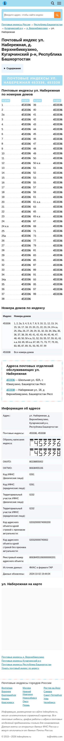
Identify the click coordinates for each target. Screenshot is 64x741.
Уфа (46, 698)
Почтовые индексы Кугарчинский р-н (21, 660)
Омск (25, 701)
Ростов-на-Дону (52, 688)
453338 (10, 389)
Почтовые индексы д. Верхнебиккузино (23, 657)
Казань (5, 698)
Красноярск (8, 702)
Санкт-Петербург (53, 695)
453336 (10, 379)
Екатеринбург (9, 695)
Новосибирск (30, 698)
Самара (48, 691)
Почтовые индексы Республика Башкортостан (26, 664)
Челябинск (49, 702)
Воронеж (6, 691)
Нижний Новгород (28, 693)
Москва (27, 688)
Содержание (14, 68)
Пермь (26, 705)
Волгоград (7, 688)
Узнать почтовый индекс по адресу (20, 668)
